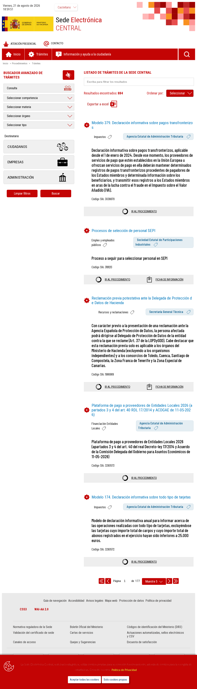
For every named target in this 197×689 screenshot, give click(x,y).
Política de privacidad (158, 600)
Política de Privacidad (124, 670)
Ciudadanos (17, 146)
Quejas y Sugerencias (83, 642)
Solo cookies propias (115, 679)
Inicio (5, 63)
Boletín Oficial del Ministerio (86, 627)
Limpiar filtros (22, 193)
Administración (21, 177)
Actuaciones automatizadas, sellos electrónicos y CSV (155, 634)
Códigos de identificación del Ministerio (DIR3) (154, 627)
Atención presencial (23, 43)
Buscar (56, 193)
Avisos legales (94, 600)
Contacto (57, 43)
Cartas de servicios (81, 633)
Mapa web (111, 600)
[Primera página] (101, 581)
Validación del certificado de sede (33, 633)
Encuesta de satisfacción (142, 642)
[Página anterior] (108, 581)
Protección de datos (131, 600)
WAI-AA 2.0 (41, 609)
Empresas (15, 162)
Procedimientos (19, 63)
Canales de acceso (24, 642)
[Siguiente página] (169, 581)
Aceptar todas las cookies (84, 679)
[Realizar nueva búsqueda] (186, 54)
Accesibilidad (76, 600)
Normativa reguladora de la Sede (32, 627)
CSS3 (23, 609)
